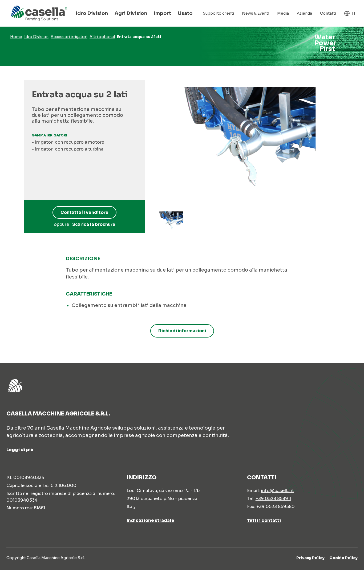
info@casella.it (277, 490)
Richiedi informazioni (182, 331)
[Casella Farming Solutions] (39, 13)
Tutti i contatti (264, 520)
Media (283, 13)
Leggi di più (19, 449)
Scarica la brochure (93, 224)
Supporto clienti (218, 13)
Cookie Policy (343, 557)
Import (162, 13)
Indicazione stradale (150, 520)
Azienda (304, 13)
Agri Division (131, 13)
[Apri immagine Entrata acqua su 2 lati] (170, 221)
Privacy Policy (310, 557)
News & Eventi (255, 13)
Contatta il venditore (84, 212)
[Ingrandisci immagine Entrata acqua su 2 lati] (246, 142)
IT (354, 13)
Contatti (328, 13)
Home (16, 36)
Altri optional (102, 36)
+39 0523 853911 (273, 498)
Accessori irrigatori (69, 36)
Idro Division (92, 13)
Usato (185, 13)
